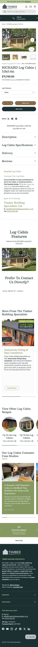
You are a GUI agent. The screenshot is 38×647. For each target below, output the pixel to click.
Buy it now (19, 109)
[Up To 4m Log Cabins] (9, 424)
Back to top (19, 540)
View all (4, 459)
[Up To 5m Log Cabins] (26, 424)
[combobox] (19, 11)
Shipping (12, 79)
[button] (30, 6)
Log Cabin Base (12, 388)
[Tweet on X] (8, 119)
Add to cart (25, 103)
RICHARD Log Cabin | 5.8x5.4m (15, 24)
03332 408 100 (10, 618)
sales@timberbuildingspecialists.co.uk (16, 616)
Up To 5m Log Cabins (26, 436)
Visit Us (6, 614)
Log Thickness (6, 88)
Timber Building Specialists (13, 642)
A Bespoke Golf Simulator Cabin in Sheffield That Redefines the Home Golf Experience (17, 489)
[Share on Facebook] (12, 119)
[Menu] (35, 6)
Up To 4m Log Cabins (9, 436)
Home (3, 24)
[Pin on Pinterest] (16, 119)
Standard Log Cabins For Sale (11, 63)
